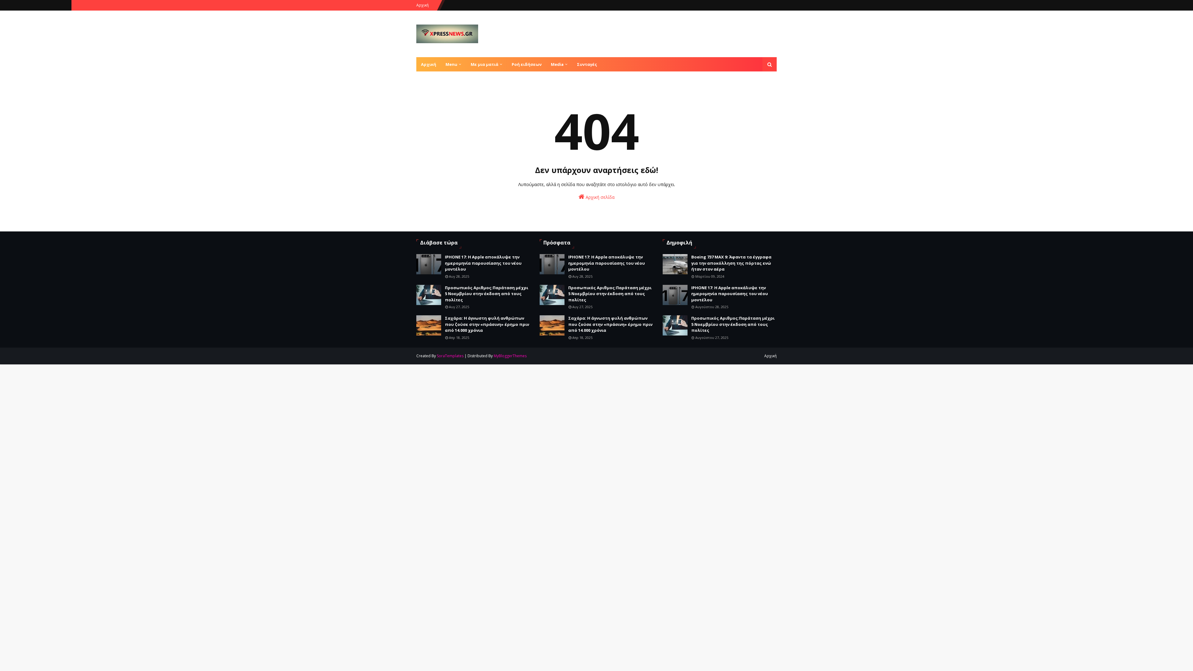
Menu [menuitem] (451, 64)
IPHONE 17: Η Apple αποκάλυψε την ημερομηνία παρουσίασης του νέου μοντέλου (483, 263)
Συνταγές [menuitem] (587, 64)
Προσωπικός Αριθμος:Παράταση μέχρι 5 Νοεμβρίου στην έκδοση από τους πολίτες (486, 294)
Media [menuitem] (557, 64)
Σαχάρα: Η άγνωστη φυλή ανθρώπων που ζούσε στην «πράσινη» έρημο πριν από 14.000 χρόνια (487, 324)
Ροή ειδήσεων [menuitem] (527, 64)
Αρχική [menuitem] (428, 64)
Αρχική (422, 5)
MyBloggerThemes (510, 355)
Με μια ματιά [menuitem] (484, 64)
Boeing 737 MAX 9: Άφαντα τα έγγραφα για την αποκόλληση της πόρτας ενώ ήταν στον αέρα (731, 263)
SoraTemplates (450, 355)
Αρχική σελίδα (599, 197)
